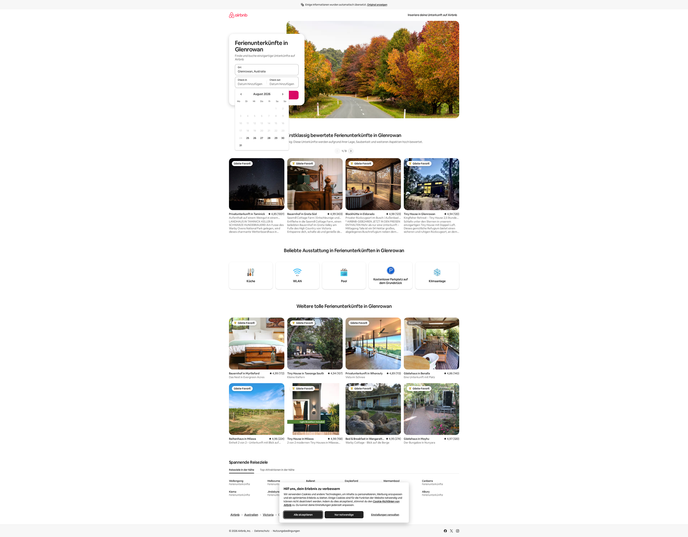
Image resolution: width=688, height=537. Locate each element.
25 (247, 138)
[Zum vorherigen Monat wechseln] (241, 94)
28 (268, 138)
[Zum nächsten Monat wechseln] (282, 94)
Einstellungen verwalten (385, 514)
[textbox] (251, 84)
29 (275, 138)
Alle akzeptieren (303, 514)
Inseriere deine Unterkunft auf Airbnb (432, 15)
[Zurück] (337, 151)
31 (240, 145)
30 (282, 138)
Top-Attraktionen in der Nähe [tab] (277, 469)
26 (254, 138)
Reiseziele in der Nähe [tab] (241, 469)
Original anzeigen (377, 4)
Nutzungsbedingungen (286, 531)
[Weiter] (351, 151)
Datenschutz (261, 531)
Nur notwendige (344, 514)
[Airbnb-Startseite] (238, 15)
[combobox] (267, 71)
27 (261, 138)
